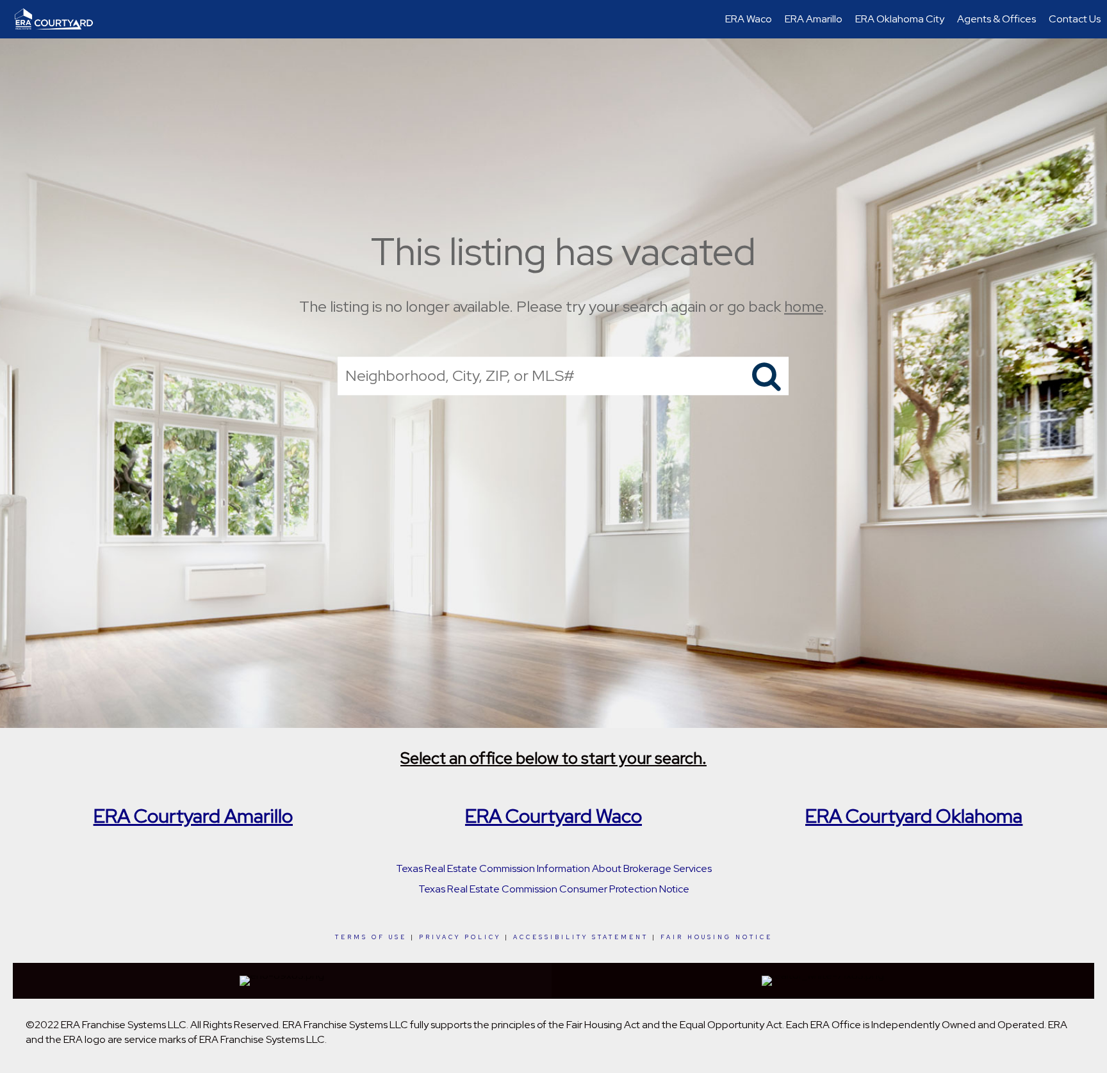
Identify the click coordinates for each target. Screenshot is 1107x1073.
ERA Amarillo (813, 19)
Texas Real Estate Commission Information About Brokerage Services (554, 868)
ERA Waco (748, 19)
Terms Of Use (371, 937)
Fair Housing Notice (716, 937)
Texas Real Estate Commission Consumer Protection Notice (553, 889)
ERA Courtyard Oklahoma (913, 815)
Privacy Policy (460, 937)
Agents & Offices (996, 19)
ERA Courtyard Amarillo (193, 815)
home (803, 306)
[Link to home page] (60, 19)
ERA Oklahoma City (899, 19)
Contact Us (1075, 19)
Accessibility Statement (580, 937)
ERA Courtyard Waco (553, 815)
